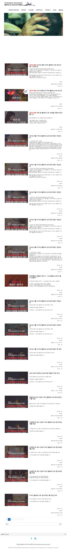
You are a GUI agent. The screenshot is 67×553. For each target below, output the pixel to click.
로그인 (54, 10)
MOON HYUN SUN (14, 10)
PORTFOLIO (39, 10)
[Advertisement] (33, 48)
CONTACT (48, 10)
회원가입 (61, 10)
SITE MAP (5, 534)
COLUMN (31, 10)
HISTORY (23, 10)
